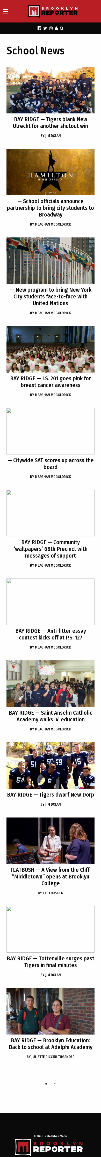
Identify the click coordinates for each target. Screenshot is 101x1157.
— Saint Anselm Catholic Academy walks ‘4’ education (50, 716)
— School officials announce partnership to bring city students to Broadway (50, 208)
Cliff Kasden (50, 893)
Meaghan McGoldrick (50, 224)
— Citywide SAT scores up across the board (51, 463)
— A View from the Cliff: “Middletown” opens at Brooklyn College (50, 876)
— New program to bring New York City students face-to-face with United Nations (50, 296)
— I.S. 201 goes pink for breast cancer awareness (50, 382)
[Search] (62, 28)
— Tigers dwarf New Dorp (50, 794)
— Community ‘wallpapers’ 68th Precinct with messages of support (51, 549)
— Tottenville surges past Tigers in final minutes (50, 962)
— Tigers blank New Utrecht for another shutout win (50, 122)
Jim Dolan (50, 136)
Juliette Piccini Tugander (51, 1057)
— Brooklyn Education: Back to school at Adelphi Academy (50, 1044)
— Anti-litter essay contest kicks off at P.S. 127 (50, 634)
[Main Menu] (5, 11)
